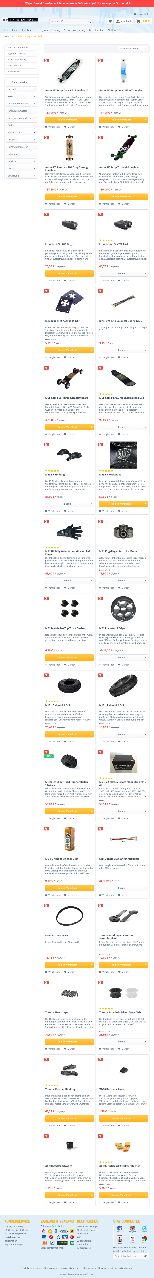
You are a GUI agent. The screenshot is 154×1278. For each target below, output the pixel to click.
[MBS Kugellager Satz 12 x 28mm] (123, 531)
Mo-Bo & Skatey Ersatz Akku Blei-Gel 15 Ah (122, 783)
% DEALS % (13, 71)
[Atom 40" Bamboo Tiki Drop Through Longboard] (69, 147)
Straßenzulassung (86, 1230)
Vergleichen (54, 126)
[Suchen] (89, 21)
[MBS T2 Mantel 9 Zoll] (69, 685)
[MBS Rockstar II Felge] (123, 608)
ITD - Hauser (90, 1274)
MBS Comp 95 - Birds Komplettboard (66, 397)
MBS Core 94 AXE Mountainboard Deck (122, 397)
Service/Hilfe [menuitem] (143, 14)
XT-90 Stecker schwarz (58, 1166)
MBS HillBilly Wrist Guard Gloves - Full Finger (68, 553)
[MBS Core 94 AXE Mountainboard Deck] (123, 378)
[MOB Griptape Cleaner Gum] (69, 839)
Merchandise (14, 65)
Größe (11, 168)
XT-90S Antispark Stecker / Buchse (119, 1166)
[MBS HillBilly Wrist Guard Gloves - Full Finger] (69, 531)
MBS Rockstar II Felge (112, 628)
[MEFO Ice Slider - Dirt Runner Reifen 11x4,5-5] (69, 762)
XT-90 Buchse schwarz (112, 1089)
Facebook (119, 1232)
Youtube (132, 1242)
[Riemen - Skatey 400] (69, 915)
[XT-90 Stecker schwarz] (69, 1146)
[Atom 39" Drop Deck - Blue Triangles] (123, 70)
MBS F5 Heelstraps (110, 474)
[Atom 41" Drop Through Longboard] (123, 147)
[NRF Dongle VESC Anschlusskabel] (123, 839)
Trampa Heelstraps (56, 1012)
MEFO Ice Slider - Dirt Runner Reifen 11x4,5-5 (66, 783)
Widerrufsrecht (84, 1240)
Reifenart (12, 139)
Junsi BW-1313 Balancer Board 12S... (120, 321)
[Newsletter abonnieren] (145, 1256)
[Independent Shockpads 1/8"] (69, 301)
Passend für (14, 132)
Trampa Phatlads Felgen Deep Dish (120, 1012)
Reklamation (11, 1240)
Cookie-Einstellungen (87, 1226)
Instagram (132, 1232)
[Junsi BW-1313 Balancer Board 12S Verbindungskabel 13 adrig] (123, 301)
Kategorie (12, 154)
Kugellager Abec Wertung (21, 118)
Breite (11, 125)
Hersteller (13, 89)
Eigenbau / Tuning (17, 53)
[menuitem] (71, 21)
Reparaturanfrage (14, 1244)
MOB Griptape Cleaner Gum (62, 858)
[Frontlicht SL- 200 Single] (69, 224)
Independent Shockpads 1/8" (62, 321)
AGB (79, 1237)
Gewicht (12, 161)
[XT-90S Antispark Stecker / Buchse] (123, 1146)
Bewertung (13, 175)
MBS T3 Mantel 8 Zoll (111, 705)
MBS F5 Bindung (55, 474)
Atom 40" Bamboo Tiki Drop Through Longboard (67, 169)
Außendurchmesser (18, 103)
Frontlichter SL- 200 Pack (114, 244)
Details (121, 273)
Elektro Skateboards (18, 47)
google (144, 1242)
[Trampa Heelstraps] (69, 992)
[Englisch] (131, 10)
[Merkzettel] (110, 21)
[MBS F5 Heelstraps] (123, 455)
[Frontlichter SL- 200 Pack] (123, 224)
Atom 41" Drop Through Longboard (120, 167)
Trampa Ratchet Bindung (60, 1089)
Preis (10, 96)
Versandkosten (69, 1268)
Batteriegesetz (84, 1247)
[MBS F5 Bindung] (69, 455)
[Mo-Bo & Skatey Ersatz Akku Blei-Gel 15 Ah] (123, 762)
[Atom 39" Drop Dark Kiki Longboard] (69, 70)
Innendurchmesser (17, 110)
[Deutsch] (131, 8)
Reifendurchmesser (18, 146)
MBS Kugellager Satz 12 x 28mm (118, 551)
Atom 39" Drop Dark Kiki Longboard (66, 90)
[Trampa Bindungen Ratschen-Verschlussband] (123, 915)
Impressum (82, 1233)
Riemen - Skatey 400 (57, 935)
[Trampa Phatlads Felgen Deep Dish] (123, 992)
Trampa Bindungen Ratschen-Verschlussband (117, 937)
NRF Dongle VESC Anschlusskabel (119, 858)
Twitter (144, 1232)
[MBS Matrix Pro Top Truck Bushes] (69, 608)
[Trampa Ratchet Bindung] (69, 1069)
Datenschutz (83, 1244)
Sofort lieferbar (20, 82)
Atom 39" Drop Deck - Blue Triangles (120, 90)
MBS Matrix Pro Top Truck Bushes (65, 628)
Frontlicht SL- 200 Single (59, 244)
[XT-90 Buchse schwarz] (123, 1069)
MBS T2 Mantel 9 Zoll (57, 705)
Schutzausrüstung (17, 59)
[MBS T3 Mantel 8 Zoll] (123, 685)
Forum (119, 1244)
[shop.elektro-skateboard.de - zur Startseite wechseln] (20, 22)
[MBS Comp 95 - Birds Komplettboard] (69, 378)
